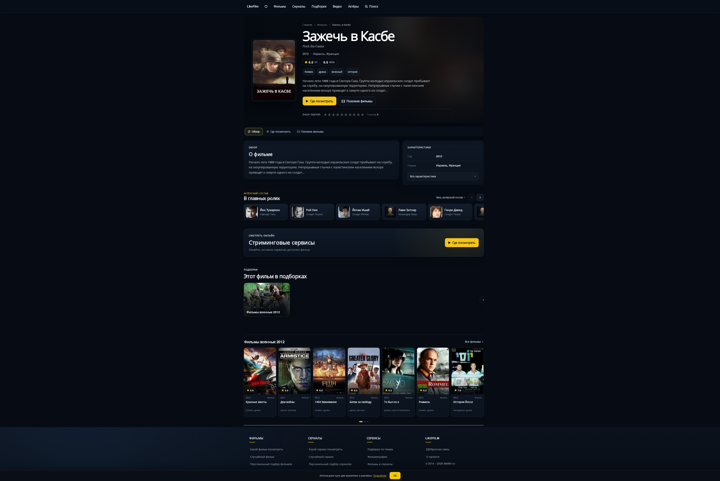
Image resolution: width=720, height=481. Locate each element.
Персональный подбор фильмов (271, 464)
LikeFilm (252, 6)
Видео (337, 6)
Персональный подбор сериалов (330, 464)
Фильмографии (377, 457)
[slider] (343, 114)
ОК (395, 475)
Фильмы (280, 6)
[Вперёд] (480, 197)
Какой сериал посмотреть (325, 449)
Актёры (353, 6)
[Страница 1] (361, 421)
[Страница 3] (367, 421)
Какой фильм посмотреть (266, 449)
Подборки (319, 6)
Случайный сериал (321, 457)
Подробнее (379, 475)
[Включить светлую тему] (266, 6)
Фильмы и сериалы (380, 464)
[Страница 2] (364, 421)
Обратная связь (439, 449)
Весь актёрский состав (449, 197)
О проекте (433, 457)
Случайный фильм (262, 457)
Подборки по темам (380, 449)
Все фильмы (473, 341)
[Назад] (471, 197)
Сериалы (298, 6)
